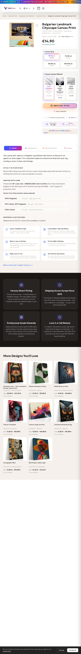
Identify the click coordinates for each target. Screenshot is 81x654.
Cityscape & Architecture (27, 16)
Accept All (72, 650)
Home (4, 16)
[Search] (20, 8)
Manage (61, 650)
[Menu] (43, 8)
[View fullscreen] (37, 25)
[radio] (51, 57)
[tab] (13, 148)
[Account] (34, 8)
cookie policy (7, 651)
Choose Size (49, 52)
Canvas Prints (12, 16)
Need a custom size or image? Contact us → (17, 265)
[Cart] (38, 8)
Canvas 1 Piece (41, 16)
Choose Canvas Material (53, 74)
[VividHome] (9, 8)
